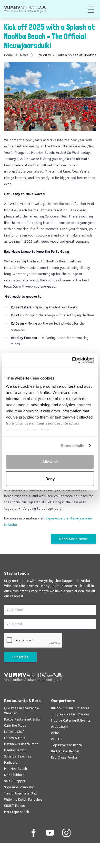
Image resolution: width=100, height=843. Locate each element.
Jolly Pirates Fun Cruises (70, 714)
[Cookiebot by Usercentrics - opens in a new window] (72, 360)
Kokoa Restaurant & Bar (22, 719)
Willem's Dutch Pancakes (23, 799)
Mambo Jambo (15, 750)
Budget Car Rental (65, 751)
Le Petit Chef (14, 731)
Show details (72, 445)
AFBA (55, 732)
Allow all (50, 462)
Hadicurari (11, 762)
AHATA (56, 738)
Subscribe (20, 657)
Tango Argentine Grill (20, 793)
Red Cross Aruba (64, 757)
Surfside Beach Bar (18, 756)
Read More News (73, 539)
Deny (50, 478)
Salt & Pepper (14, 780)
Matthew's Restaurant (21, 743)
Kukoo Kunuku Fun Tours (70, 708)
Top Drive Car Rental (67, 744)
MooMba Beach (15, 768)
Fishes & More (15, 737)
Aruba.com (59, 726)
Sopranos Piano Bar (19, 787)
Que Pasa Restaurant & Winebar (21, 710)
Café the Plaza (15, 725)
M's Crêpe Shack (16, 811)
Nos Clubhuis (14, 774)
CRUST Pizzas (14, 805)
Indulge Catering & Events (71, 720)
